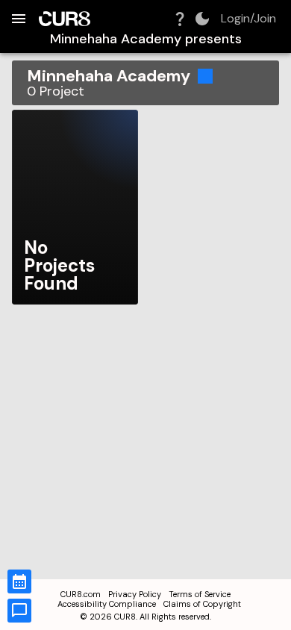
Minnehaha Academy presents (146, 39)
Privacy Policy (134, 594)
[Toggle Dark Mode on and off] (202, 18)
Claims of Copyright (202, 604)
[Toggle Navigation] (18, 18)
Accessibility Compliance (106, 604)
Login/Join (248, 18)
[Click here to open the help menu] (180, 18)
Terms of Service (200, 594)
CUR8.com (80, 594)
